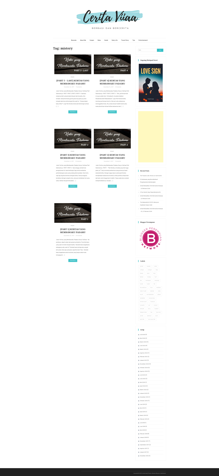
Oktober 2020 (144, 367)
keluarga (157, 280)
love (151, 287)
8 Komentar (79, 235)
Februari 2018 (143, 434)
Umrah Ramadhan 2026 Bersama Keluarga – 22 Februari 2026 (151, 197)
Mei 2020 (142, 382)
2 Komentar (118, 87)
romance (152, 301)
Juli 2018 (142, 423)
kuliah (148, 284)
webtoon (149, 316)
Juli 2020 (142, 375)
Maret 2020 (143, 389)
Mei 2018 (142, 430)
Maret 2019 (143, 415)
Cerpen (92, 40)
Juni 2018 (142, 426)
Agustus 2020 (144, 371)
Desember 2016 (144, 456)
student (156, 309)
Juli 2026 (142, 334)
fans (154, 273)
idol (141, 280)
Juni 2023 (142, 345)
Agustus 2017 (143, 448)
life (154, 284)
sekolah (142, 309)
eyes (148, 273)
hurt (156, 277)
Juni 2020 (142, 378)
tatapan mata (143, 312)
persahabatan (150, 294)
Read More (73, 112)
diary (157, 270)
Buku (99, 40)
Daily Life (115, 40)
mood (141, 294)
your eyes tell (151, 319)
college (142, 270)
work (156, 316)
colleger (150, 270)
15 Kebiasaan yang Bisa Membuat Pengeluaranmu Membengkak (149, 181)
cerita (141, 266)
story (149, 309)
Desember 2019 (144, 397)
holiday (149, 277)
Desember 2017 (144, 441)
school (155, 305)
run (149, 305)
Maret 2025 (143, 342)
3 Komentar (78, 161)
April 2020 (143, 386)
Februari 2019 (143, 419)
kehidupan (148, 280)
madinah (158, 287)
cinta (155, 266)
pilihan (159, 294)
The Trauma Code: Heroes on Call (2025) (151, 175)
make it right (143, 291)
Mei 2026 (142, 338)
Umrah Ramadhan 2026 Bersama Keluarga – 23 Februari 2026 (151, 187)
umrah (141, 316)
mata (159, 291)
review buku (152, 298)
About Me (83, 40)
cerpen (148, 266)
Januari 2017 (143, 452)
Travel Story (125, 40)
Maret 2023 (143, 349)
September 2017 (144, 445)
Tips (133, 40)
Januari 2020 (143, 393)
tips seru (158, 312)
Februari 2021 (143, 356)
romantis (142, 305)
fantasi (141, 277)
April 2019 (142, 412)
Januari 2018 (143, 437)
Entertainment (143, 40)
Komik (106, 40)
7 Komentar (79, 87)
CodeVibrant (163, 473)
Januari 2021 (143, 360)
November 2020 (144, 364)
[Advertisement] (150, 136)
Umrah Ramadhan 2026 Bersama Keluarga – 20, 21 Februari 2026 (151, 210)
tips (151, 312)
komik (141, 284)
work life (142, 319)
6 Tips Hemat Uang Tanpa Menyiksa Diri (150, 192)
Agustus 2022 (144, 353)
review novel (143, 301)
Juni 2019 (142, 404)
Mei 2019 (142, 408)
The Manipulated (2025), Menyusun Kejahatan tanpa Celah (149, 204)
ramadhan (142, 298)
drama (141, 273)
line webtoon (143, 287)
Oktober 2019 (143, 401)
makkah (152, 291)
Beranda (73, 40)
